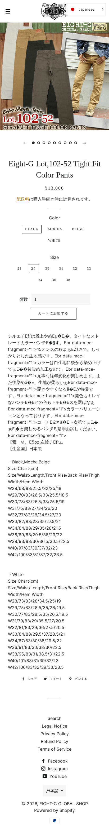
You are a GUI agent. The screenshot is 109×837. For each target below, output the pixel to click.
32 (75, 269)
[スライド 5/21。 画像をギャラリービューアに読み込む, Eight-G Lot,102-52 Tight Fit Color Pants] (54, 142)
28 (19, 269)
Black (32, 229)
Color (54, 217)
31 (61, 269)
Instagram (57, 768)
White (54, 240)
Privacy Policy (54, 733)
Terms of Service (54, 749)
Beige (78, 229)
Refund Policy (54, 741)
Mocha (55, 229)
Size (54, 257)
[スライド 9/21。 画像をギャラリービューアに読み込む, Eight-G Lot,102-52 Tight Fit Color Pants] (75, 142)
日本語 (52, 790)
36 (54, 280)
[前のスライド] (25, 143)
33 (89, 269)
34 (40, 280)
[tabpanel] (54, 75)
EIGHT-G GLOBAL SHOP (63, 803)
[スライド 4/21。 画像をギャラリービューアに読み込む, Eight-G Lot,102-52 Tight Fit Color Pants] (49, 142)
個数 (23, 299)
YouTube (57, 776)
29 (33, 269)
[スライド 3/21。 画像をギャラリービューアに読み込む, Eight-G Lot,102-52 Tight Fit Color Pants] (44, 142)
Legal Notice (54, 726)
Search (54, 718)
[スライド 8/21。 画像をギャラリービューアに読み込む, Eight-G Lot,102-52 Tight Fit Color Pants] (70, 142)
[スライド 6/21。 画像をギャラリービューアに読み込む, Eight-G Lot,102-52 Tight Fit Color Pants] (59, 142)
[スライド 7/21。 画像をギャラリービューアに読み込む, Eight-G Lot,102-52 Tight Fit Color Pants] (65, 142)
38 (68, 280)
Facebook (57, 761)
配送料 (22, 199)
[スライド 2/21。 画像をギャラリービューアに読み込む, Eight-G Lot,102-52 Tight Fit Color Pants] (38, 142)
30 (47, 269)
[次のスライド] (84, 143)
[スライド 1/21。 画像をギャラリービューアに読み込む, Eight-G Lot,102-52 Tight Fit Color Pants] (33, 142)
